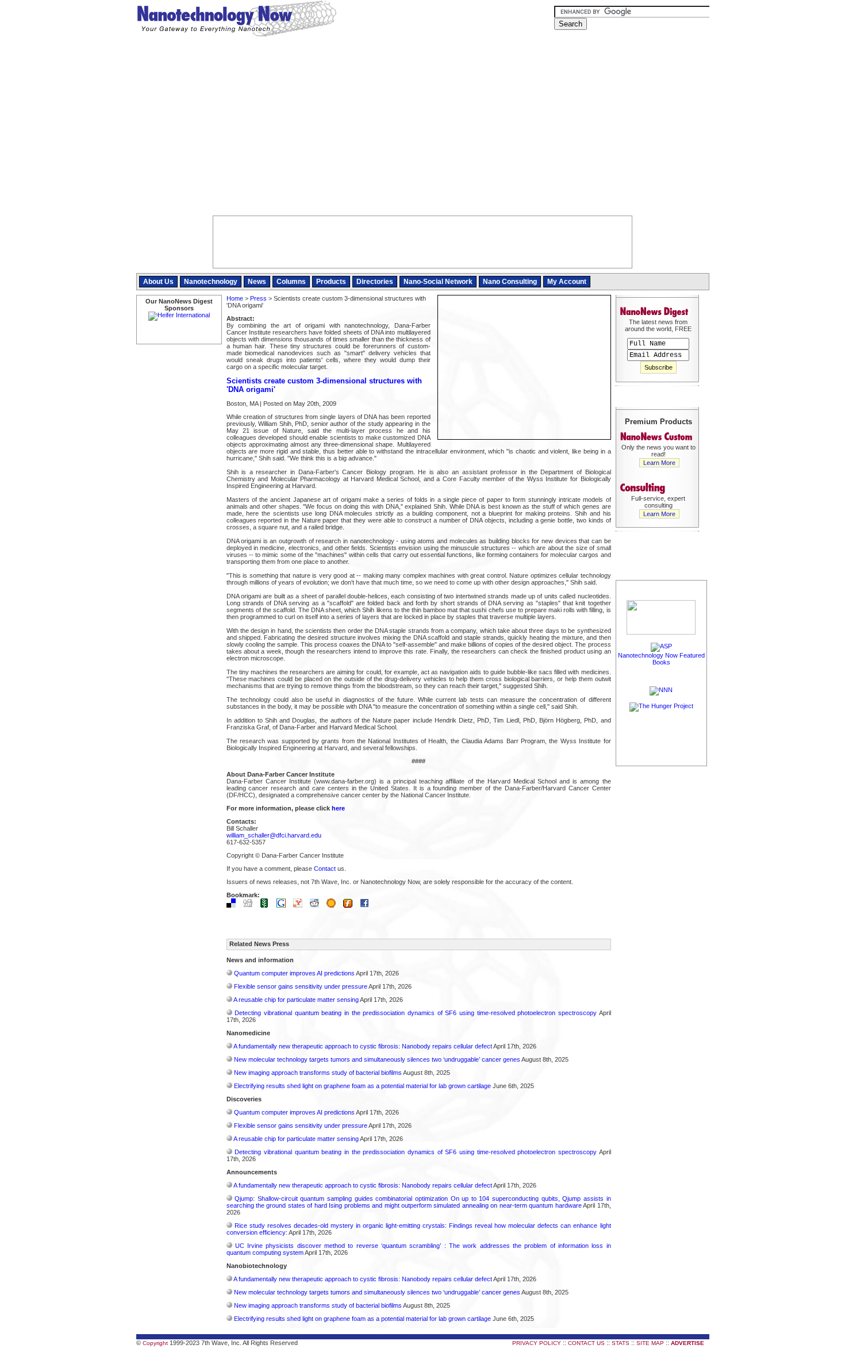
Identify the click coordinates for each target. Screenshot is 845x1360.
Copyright (155, 1343)
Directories (374, 282)
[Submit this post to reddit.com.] (317, 905)
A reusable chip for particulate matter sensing (296, 999)
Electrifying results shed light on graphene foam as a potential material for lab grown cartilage (362, 1085)
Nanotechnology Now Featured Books (661, 659)
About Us (158, 282)
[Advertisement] (422, 129)
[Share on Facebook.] (367, 905)
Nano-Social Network (438, 282)
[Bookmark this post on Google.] (283, 905)
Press (258, 298)
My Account (566, 282)
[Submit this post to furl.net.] (350, 905)
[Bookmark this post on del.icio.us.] (233, 905)
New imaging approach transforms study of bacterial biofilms (318, 1072)
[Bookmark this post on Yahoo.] (300, 905)
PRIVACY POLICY (536, 1343)
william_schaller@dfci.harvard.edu (273, 835)
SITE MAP (650, 1343)
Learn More (659, 462)
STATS (620, 1343)
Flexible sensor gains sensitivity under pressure (300, 986)
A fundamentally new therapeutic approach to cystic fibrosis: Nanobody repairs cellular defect (362, 1046)
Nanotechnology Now (236, 20)
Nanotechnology (210, 282)
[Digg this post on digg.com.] (250, 905)
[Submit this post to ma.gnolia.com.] (334, 905)
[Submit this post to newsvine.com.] (267, 905)
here (338, 808)
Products (331, 282)
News (257, 282)
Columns (291, 282)
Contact (325, 868)
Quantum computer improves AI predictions (294, 973)
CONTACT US (586, 1343)
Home (234, 298)
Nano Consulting (510, 282)
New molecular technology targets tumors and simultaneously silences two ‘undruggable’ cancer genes (377, 1059)
